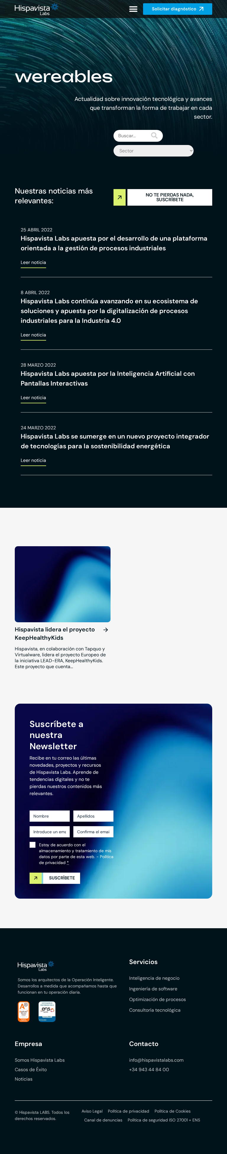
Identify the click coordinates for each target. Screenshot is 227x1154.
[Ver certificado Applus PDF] (24, 1011)
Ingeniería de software (153, 989)
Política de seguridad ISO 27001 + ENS (164, 1120)
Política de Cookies (173, 1111)
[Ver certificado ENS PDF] (47, 1011)
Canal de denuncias (103, 1120)
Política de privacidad (128, 1111)
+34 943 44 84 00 (149, 1069)
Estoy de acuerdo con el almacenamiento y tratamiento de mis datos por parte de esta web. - (76, 853)
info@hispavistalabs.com (156, 1060)
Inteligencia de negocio (154, 978)
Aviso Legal (92, 1111)
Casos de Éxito (31, 1069)
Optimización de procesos (157, 999)
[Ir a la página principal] (37, 9)
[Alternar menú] (133, 9)
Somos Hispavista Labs (40, 1060)
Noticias (24, 1079)
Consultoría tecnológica (155, 1010)
